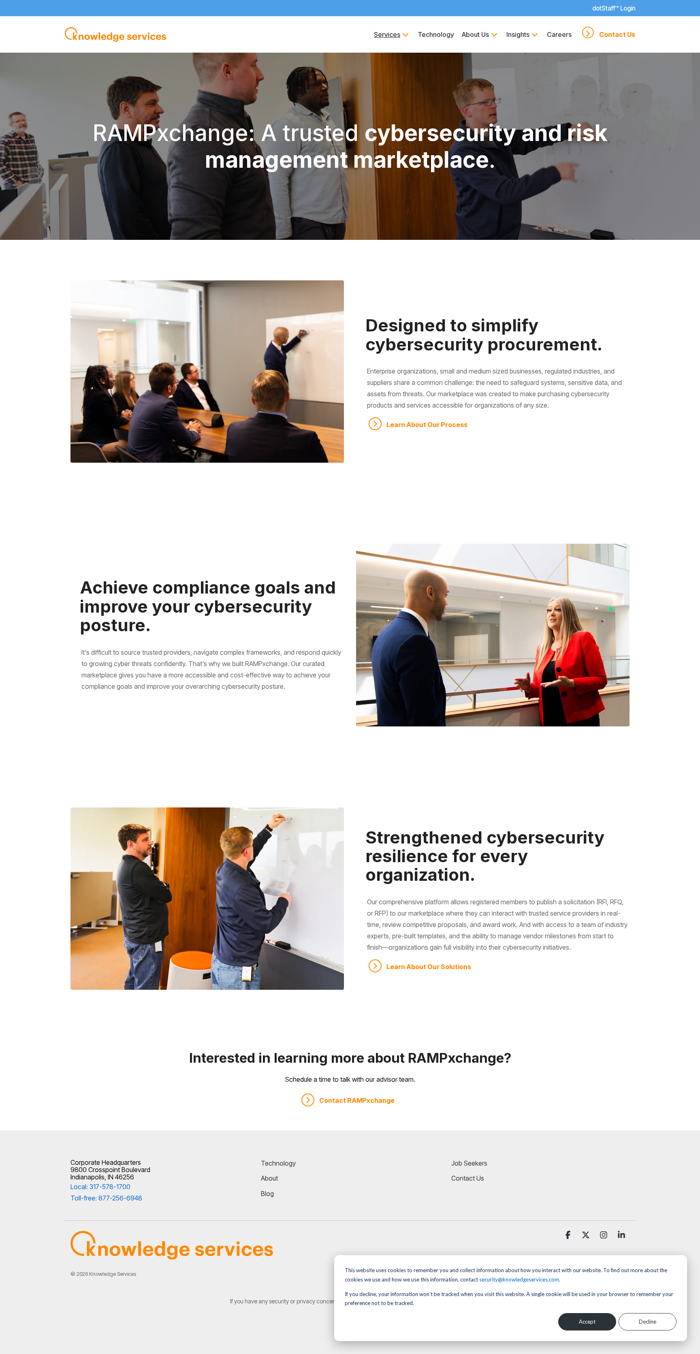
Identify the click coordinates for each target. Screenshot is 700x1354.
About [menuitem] (269, 1178)
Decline (647, 1321)
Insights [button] (517, 34)
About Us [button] (475, 34)
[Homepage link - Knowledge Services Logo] (171, 1255)
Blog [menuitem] (267, 1194)
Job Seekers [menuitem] (469, 1163)
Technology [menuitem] (278, 1163)
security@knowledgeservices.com (519, 1279)
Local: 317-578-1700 (100, 1187)
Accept (587, 1321)
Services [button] (387, 34)
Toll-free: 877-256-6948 (106, 1198)
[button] (569, 1235)
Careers (559, 34)
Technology (436, 34)
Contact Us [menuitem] (467, 1178)
